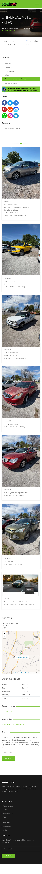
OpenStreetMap (29, 673)
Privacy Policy (7, 813)
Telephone (8, 67)
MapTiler (21, 673)
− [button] (4, 636)
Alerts (7, 75)
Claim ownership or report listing (15, 79)
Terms (5, 810)
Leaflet (15, 673)
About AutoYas (8, 806)
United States (13, 28)
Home (4, 28)
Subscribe (8, 758)
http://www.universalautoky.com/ (14, 724)
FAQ (4, 817)
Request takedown (11, 83)
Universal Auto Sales (22, 657)
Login (5, 830)
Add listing (7, 826)
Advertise (6, 823)
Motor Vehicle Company (13, 129)
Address (8, 63)
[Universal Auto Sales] (21, 652)
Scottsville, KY (26, 28)
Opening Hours (10, 71)
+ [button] (4, 633)
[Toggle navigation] (37, 4)
